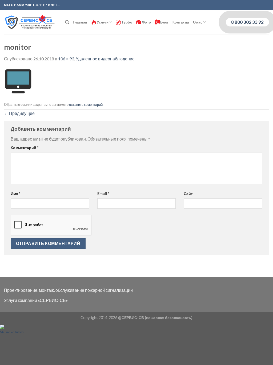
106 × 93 (66, 58)
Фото (146, 22)
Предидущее (19, 113)
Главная (80, 22)
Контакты (180, 22)
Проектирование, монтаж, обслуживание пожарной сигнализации (68, 290)
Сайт (188, 193)
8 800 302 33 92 (247, 22)
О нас (197, 22)
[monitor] (18, 80)
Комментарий (24, 147)
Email (103, 193)
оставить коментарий (86, 104)
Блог (164, 22)
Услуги (102, 22)
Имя (15, 193)
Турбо (126, 22)
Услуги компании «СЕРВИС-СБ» (36, 300)
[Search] (67, 22)
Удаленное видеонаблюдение (105, 58)
